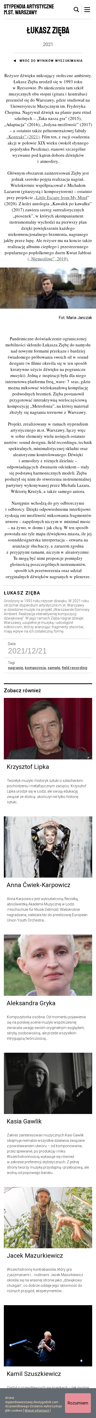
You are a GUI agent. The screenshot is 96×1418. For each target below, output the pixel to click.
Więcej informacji (37, 1410)
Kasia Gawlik (24, 1121)
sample (54, 668)
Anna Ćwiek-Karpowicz (38, 885)
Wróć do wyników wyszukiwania (51, 61)
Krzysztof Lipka (28, 766)
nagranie (15, 668)
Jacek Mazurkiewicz (35, 1255)
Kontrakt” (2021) (24, 137)
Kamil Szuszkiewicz (34, 1373)
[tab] (76, 10)
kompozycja (35, 668)
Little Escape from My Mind (61, 197)
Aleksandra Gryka (31, 1003)
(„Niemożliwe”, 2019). (48, 259)
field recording (74, 668)
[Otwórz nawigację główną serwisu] (87, 9)
